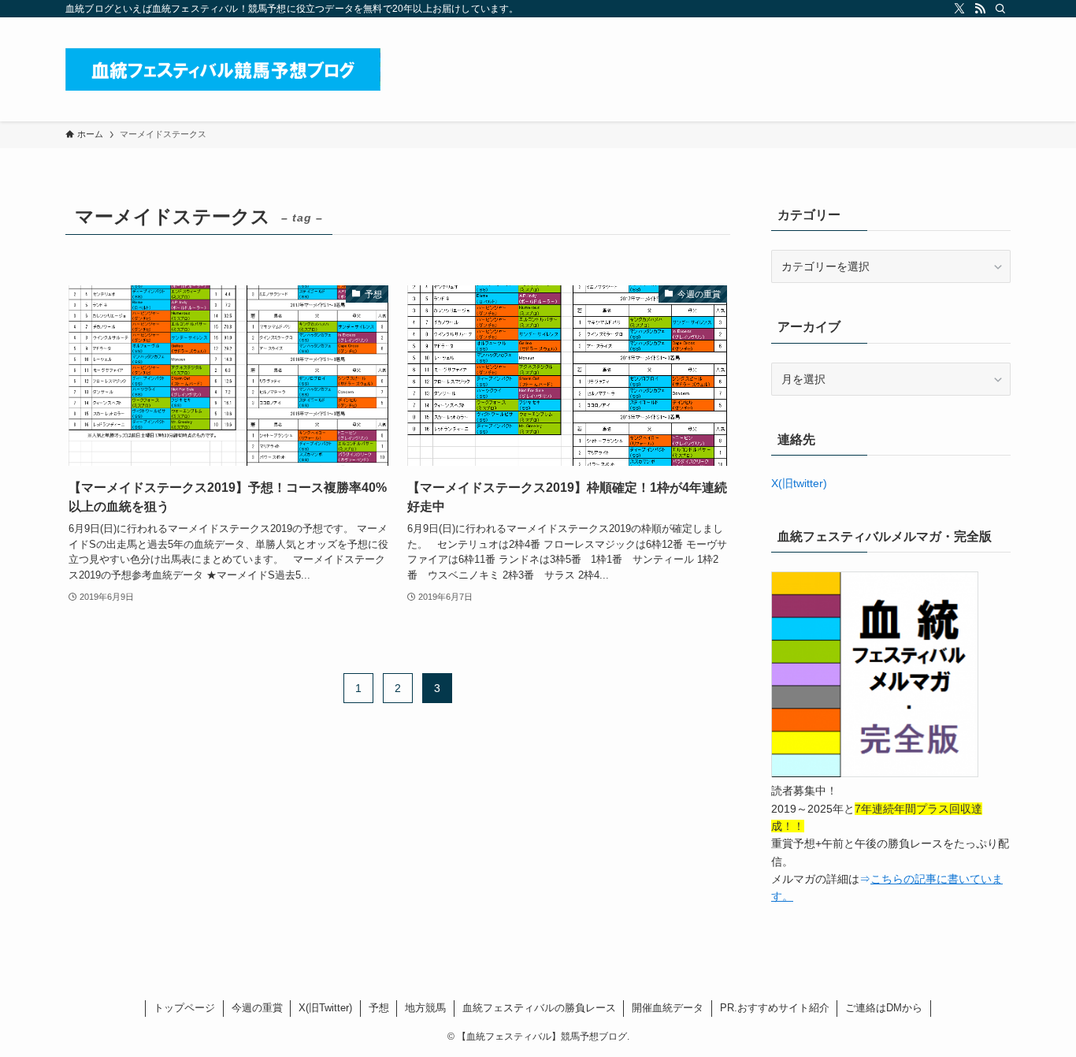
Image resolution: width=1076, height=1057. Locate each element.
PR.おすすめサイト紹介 (774, 1008)
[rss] (980, 8)
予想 (379, 1008)
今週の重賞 (257, 1008)
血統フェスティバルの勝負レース (539, 1008)
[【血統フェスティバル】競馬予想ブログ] (222, 69)
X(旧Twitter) (325, 1008)
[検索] (1000, 8)
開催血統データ (667, 1008)
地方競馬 (425, 1008)
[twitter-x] (959, 8)
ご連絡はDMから (883, 1008)
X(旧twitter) (799, 483)
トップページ (184, 1008)
